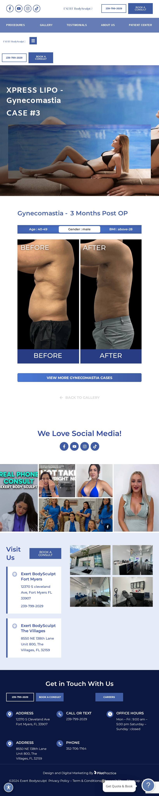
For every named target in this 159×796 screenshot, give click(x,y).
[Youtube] (18, 8)
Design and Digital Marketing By (68, 773)
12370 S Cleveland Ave (33, 719)
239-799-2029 (32, 606)
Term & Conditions (87, 781)
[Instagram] (27, 8)
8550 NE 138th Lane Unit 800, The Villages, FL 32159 (37, 644)
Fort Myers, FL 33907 (32, 724)
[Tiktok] (36, 8)
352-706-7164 (76, 748)
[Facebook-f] (10, 8)
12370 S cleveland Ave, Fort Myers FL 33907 (36, 592)
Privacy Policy (58, 781)
